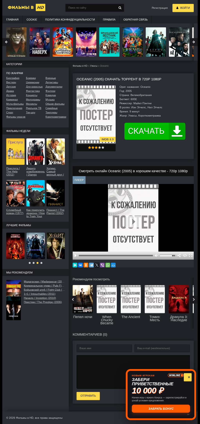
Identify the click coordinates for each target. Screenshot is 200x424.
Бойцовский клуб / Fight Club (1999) (44, 289)
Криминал (12, 99)
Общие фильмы (55, 103)
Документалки (54, 86)
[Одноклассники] (86, 265)
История (11, 95)
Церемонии (32, 82)
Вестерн (11, 82)
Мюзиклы (31, 103)
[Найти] (120, 8)
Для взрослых (34, 86)
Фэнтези (50, 91)
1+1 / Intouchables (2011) (39, 293)
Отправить (88, 395)
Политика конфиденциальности (70, 19)
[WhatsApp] (107, 265)
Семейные (52, 108)
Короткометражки (55, 116)
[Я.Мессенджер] (75, 265)
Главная (12, 19)
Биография (12, 78)
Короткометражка (149, 115)
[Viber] (102, 265)
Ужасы (93, 66)
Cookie (32, 19)
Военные (51, 78)
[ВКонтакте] (80, 265)
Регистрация (160, 7)
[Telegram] (91, 265)
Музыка (50, 99)
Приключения (14, 108)
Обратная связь (135, 19)
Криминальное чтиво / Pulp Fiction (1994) (44, 285)
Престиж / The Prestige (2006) (43, 302)
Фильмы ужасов (15, 116)
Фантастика (33, 91)
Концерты (31, 95)
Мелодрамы (33, 99)
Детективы (52, 82)
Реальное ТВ (33, 108)
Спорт (9, 112)
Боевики (31, 78)
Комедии (51, 95)
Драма (10, 91)
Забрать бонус (161, 408)
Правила (109, 19)
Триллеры (51, 112)
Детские (11, 86)
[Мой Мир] (113, 265)
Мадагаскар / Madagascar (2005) (44, 281)
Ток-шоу (30, 112)
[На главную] (21, 8)
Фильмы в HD (80, 66)
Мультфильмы (15, 103)
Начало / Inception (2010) (40, 297)
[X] (97, 265)
